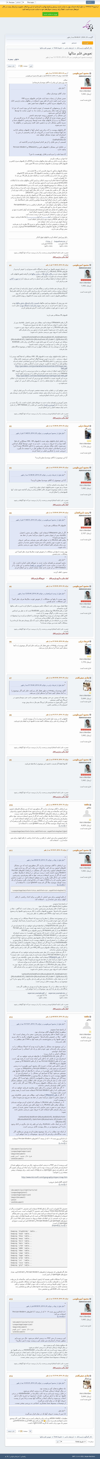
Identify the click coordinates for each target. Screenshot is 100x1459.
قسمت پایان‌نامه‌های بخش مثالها (27, 303)
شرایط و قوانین (14, 1456)
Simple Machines (89, 1456)
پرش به (90, 1441)
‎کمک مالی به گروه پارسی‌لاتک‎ (58, 578)
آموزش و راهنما (49, 405)
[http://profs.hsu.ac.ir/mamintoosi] (89, 97)
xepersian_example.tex (56, 993)
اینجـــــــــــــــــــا (33, 217)
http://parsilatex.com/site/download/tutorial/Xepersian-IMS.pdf (41, 376)
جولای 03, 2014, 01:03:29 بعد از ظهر (57, 467)
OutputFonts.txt (59, 241)
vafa (86, 804)
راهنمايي (23, 1456)
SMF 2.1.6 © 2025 (78, 1456)
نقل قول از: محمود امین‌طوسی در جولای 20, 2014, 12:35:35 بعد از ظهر (40, 1383)
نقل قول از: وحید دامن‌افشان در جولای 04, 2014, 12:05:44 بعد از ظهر (41, 593)
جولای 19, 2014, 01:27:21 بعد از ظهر (57, 714)
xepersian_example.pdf (36, 993)
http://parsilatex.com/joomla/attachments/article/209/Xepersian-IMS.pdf (41, 367)
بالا (30, 1431)
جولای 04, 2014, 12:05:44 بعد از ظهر (57, 512)
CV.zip (48, 241)
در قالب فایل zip (48, 274)
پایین (31, 66)
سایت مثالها (36, 274)
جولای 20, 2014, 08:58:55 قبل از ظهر (57, 1017)
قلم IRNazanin (54, 957)
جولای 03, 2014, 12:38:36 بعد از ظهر (57, 426)
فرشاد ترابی (83, 425)
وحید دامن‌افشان (81, 512)
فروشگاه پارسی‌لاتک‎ (37, 578)
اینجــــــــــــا (46, 217)
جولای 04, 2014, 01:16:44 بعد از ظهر (57, 641)
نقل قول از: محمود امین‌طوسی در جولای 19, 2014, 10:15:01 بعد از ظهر (40, 1024)
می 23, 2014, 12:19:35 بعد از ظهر (56, 73)
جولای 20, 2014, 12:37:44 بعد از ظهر (57, 1376)
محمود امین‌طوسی (81, 73)
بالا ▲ (6, 1456)
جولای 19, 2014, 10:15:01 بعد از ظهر (55, 850)
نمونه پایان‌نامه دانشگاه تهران (30, 305)
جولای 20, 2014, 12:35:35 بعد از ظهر (57, 1299)
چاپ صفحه (11, 66)
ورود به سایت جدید (50, 14)
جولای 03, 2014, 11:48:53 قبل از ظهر (57, 265)
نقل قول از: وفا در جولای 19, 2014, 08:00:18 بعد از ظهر (45, 860)
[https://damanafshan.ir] (89, 536)
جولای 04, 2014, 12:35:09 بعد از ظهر (57, 586)
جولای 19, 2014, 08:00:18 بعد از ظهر (57, 805)
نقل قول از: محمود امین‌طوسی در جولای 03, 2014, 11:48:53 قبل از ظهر (40, 433)
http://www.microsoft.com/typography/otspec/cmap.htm (44, 1177)
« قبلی (16, 59)
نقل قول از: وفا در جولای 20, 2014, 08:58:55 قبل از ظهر (45, 1306)
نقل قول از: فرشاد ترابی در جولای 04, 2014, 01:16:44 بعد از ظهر (42, 685)
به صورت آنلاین (15, 279)
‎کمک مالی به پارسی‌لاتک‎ (60, 257)
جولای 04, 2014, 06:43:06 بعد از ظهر (57, 678)
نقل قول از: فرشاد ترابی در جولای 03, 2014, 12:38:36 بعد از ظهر (42, 475)
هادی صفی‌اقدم (82, 677)
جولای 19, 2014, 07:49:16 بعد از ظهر (57, 759)
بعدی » (10, 59)
